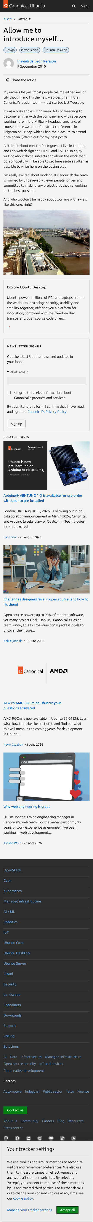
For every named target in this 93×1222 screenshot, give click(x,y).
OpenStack (12, 870)
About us (10, 1121)
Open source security (19, 1064)
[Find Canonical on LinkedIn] (29, 1139)
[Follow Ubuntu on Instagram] (40, 1139)
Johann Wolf (12, 843)
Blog (7, 19)
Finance (83, 1091)
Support (9, 1026)
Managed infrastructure (22, 901)
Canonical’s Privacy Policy (46, 412)
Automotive (12, 1091)
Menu (85, 6)
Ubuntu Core (13, 943)
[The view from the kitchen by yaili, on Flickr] (46, 273)
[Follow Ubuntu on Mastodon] (6, 1139)
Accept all (67, 1210)
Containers (12, 1005)
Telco (70, 1091)
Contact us (15, 1110)
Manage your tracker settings (29, 1210)
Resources (75, 1121)
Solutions (11, 1046)
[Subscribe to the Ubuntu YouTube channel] (51, 1139)
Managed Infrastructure (63, 1057)
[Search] (73, 6)
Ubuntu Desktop (16, 953)
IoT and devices (51, 1064)
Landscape (11, 994)
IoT (6, 932)
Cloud (8, 974)
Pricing (8, 1036)
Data (13, 1057)
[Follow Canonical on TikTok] (63, 1139)
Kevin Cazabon (13, 744)
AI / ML (9, 911)
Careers (48, 1121)
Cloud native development (23, 1070)
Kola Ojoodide (12, 641)
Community (29, 1121)
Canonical (10, 537)
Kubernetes (12, 891)
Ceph (7, 880)
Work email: (19, 372)
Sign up (16, 424)
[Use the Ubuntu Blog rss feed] (74, 1139)
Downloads (12, 1015)
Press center (13, 1128)
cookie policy (23, 1198)
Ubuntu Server (14, 963)
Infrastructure (31, 1057)
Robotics (10, 922)
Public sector (53, 1091)
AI (4, 1057)
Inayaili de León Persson (36, 61)
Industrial (32, 1091)
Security (9, 984)
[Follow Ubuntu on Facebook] (18, 1139)
